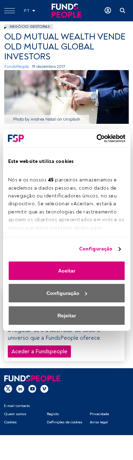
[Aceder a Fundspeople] (108, 10)
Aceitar (66, 271)
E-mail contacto (17, 405)
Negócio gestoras (30, 26)
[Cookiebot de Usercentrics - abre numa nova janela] (95, 138)
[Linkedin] (20, 388)
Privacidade (99, 414)
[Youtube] (32, 388)
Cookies (10, 422)
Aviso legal (99, 422)
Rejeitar (66, 315)
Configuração (95, 249)
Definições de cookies (64, 422)
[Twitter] (8, 388)
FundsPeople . (17, 66)
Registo (53, 414)
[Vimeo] (44, 388)
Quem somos (15, 414)
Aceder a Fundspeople (39, 351)
